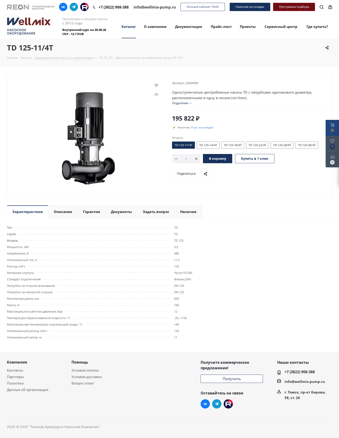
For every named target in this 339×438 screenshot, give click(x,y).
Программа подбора (294, 7)
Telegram (74, 7)
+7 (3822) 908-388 (113, 7)
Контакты (15, 370)
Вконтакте (63, 7)
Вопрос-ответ (82, 383)
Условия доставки (86, 376)
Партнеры (15, 376)
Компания (17, 362)
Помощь (79, 362)
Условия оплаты (85, 370)
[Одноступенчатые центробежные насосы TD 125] (88, 138)
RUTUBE (84, 7)
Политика (15, 383)
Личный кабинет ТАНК (203, 7)
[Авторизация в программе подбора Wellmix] (330, 6)
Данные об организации (27, 389)
